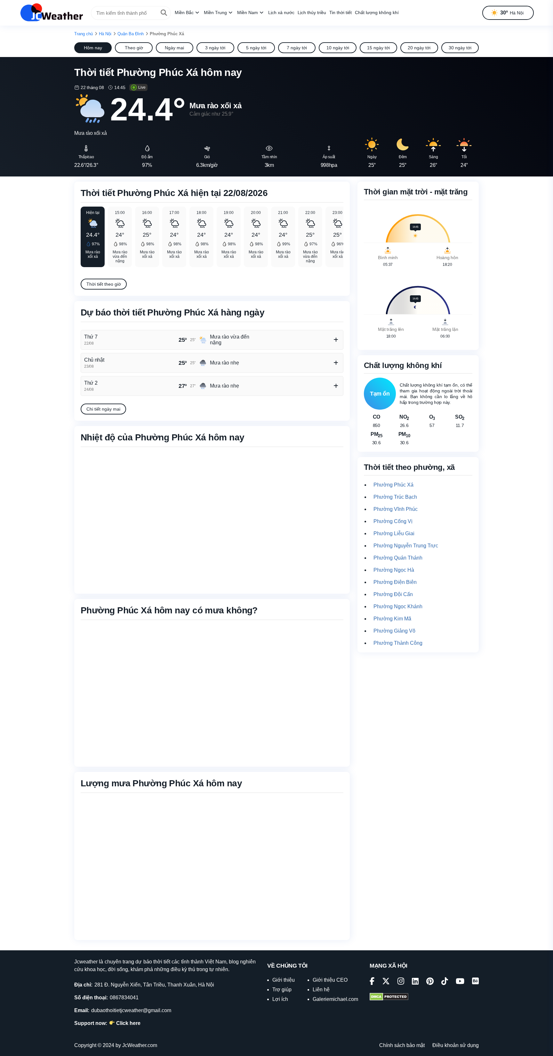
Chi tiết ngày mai (103, 409)
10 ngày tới (337, 47)
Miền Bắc (184, 12)
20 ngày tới (419, 47)
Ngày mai (174, 47)
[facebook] (372, 982)
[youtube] (460, 982)
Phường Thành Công (397, 643)
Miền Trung (215, 12)
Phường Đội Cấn (393, 594)
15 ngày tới (378, 47)
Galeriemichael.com (335, 999)
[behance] (475, 982)
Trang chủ (83, 33)
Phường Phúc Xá (393, 484)
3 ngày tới (215, 47)
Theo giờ (134, 47)
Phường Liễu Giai (393, 533)
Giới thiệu (283, 980)
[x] (386, 982)
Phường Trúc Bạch (395, 497)
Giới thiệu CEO (330, 980)
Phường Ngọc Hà (393, 570)
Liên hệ (321, 989)
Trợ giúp (282, 989)
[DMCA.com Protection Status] (389, 997)
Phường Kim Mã (392, 618)
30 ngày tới (460, 47)
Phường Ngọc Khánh (397, 606)
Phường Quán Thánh (397, 558)
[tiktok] (444, 982)
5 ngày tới (256, 47)
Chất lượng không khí (377, 12)
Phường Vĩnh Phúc (395, 509)
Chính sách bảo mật (402, 1045)
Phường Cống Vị (393, 521)
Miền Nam (247, 12)
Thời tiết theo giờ (103, 284)
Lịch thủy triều (312, 12)
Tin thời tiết (340, 12)
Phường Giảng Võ (394, 631)
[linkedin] (415, 982)
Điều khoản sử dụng (455, 1045)
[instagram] (400, 982)
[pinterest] (430, 982)
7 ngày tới (297, 47)
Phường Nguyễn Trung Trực (405, 545)
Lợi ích (280, 999)
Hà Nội (105, 33)
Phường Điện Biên (395, 582)
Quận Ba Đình (130, 33)
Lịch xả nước (281, 12)
